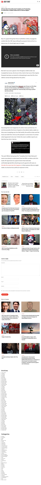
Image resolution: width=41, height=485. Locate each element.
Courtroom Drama (4, 447)
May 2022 (3, 422)
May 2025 (3, 388)
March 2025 (3, 390)
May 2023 (3, 409)
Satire (2, 470)
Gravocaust (3, 458)
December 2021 (4, 427)
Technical (2, 475)
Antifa (2, 438)
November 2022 (4, 416)
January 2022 (3, 426)
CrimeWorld (3, 451)
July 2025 (2, 386)
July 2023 (2, 407)
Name (2, 277)
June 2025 (3, 387)
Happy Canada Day (6, 337)
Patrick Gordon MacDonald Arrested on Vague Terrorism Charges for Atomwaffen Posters (30, 317)
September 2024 (4, 397)
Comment (3, 262)
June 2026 (3, 374)
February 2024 (3, 401)
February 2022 (3, 425)
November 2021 (4, 428)
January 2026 (3, 380)
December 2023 (4, 403)
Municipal (2, 464)
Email (2, 281)
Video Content (3, 479)
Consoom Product (4, 445)
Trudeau (22, 176)
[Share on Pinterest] (21, 172)
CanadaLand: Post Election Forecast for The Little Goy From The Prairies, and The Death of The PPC (10, 209)
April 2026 (3, 376)
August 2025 (3, 385)
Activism (2, 436)
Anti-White (3, 437)
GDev (2, 457)
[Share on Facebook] (17, 172)
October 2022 (3, 417)
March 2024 (3, 400)
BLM (2, 439)
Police (6, 7)
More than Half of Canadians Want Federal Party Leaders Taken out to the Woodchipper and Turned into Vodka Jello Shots (10, 317)
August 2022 (3, 419)
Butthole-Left (4, 246)
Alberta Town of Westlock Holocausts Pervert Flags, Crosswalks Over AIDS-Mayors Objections (31, 230)
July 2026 (2, 373)
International (3, 460)
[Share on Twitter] (19, 172)
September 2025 (4, 384)
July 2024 (2, 398)
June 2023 (3, 408)
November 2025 (4, 382)
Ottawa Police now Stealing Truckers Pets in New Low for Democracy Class (27, 185)
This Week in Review (4, 476)
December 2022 (4, 415)
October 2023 (3, 404)
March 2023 (3, 411)
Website (2, 286)
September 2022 (4, 418)
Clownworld (3, 444)
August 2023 (3, 406)
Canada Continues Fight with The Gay (10, 357)
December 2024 (4, 393)
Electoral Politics (4, 454)
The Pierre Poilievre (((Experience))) (10, 228)
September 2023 (4, 405)
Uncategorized (3, 477)
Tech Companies (4, 474)
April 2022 (3, 423)
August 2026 (3, 372)
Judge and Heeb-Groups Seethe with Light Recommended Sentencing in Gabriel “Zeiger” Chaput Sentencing (31, 250)
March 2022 (3, 424)
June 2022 (3, 421)
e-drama (2, 453)
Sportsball (3, 473)
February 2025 (3, 391)
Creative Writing (4, 450)
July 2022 (2, 420)
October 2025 (3, 383)
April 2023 (3, 410)
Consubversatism (4, 446)
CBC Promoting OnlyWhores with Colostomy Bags (9, 249)
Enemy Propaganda (4, 455)
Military (2, 463)
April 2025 (3, 389)
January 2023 (3, 414)
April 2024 (3, 399)
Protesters (17, 176)
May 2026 (3, 375)
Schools (2, 471)
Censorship (3, 442)
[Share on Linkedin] (23, 172)
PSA (2, 469)
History (2, 459)
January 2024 (3, 402)
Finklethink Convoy (5, 176)
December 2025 (4, 381)
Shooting (2, 472)
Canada (2, 7)
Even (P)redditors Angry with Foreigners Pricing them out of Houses (29, 338)
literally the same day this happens (11, 165)
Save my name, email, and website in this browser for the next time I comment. (16, 290)
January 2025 (3, 392)
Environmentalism (4, 456)
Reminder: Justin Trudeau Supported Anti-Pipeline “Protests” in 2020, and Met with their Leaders (13, 185)
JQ (1, 461)
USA (2, 478)
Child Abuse (3, 443)
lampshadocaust (4, 462)
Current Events (3, 452)
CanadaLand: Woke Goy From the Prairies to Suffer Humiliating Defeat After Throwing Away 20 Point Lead (30, 209)
